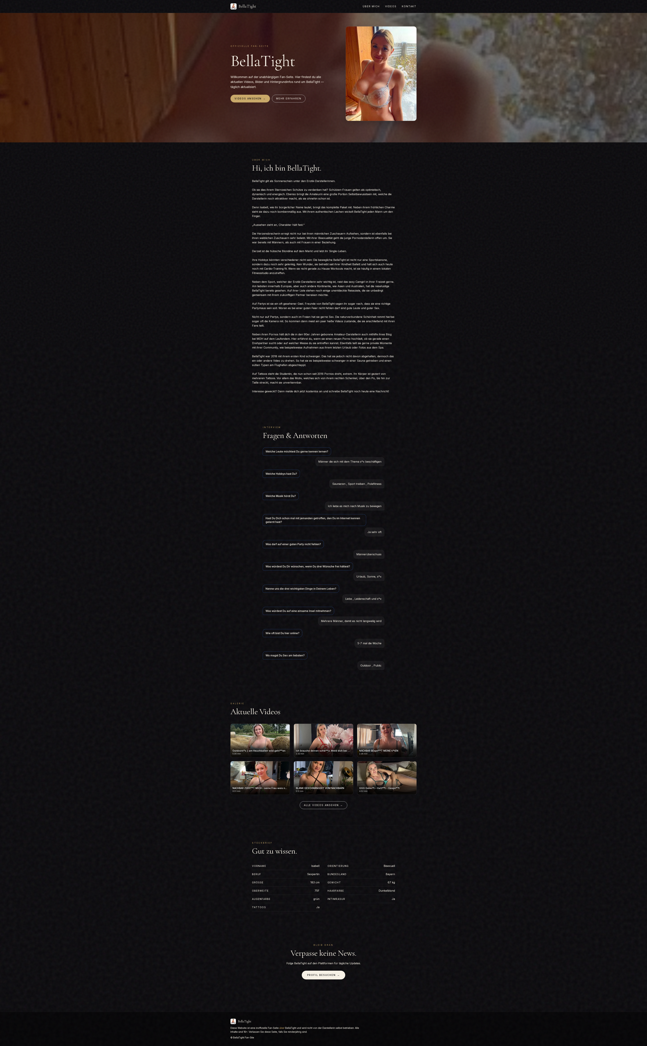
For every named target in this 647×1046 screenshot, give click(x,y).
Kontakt (409, 6)
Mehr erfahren (288, 98)
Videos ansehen (250, 98)
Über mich (371, 6)
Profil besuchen (323, 975)
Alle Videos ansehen (323, 805)
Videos (391, 6)
